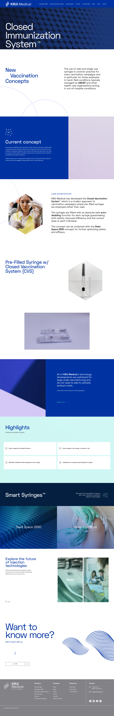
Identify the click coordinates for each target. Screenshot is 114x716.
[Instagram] (100, 701)
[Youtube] (94, 701)
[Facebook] (97, 701)
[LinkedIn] (90, 701)
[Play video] (57, 331)
